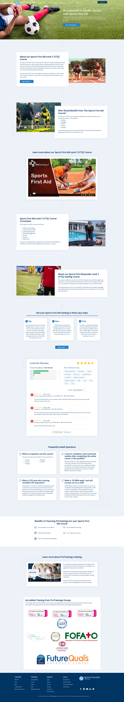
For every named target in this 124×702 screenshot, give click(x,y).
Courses (32, 682)
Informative (81, 371)
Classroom (78, 2)
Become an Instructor (20, 689)
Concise (89, 371)
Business (70, 2)
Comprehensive (86, 374)
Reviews (49, 686)
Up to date (68, 374)
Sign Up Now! (26, 81)
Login (48, 679)
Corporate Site (18, 686)
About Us (17, 679)
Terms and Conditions (68, 684)
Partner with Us (50, 691)
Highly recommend (79, 377)
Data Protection (67, 682)
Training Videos (34, 679)
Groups (32, 684)
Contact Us (49, 689)
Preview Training (52, 2)
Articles (49, 684)
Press (16, 682)
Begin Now (102, 2)
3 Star (31, 375)
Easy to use (76, 374)
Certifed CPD (46, 489)
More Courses (62, 2)
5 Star (31, 371)
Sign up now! (61, 347)
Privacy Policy (66, 679)
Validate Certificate (35, 689)
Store (32, 686)
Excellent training (69, 380)
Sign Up (48, 682)
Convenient (68, 377)
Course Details (41, 2)
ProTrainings (53, 696)
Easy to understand (70, 371)
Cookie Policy (66, 686)
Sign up (28, 325)
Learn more (83, 25)
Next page (67, 432)
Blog (16, 684)
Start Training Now (70, 25)
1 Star (31, 379)
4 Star (31, 373)
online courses (90, 493)
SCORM (94, 487)
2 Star (31, 377)
